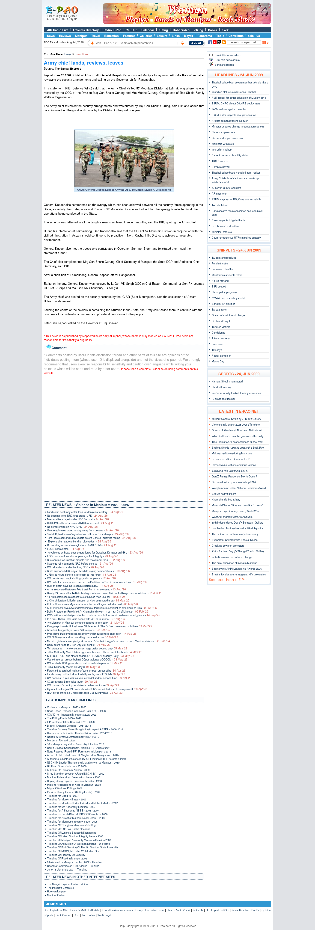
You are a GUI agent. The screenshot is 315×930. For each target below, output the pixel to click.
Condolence (218, 332)
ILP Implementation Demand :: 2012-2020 (71, 722)
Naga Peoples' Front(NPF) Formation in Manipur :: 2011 (79, 751)
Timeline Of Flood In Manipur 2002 (67, 858)
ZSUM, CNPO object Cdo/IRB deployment (236, 103)
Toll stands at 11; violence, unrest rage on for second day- (87, 648)
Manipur (81, 35)
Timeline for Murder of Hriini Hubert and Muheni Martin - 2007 (82, 803)
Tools (220, 35)
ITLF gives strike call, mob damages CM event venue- (85, 692)
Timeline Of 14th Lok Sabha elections (68, 829)
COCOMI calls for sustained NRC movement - (80, 523)
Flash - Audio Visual (178, 910)
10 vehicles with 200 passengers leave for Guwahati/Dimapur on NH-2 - (95, 552)
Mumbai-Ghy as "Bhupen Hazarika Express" (237, 505)
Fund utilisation (220, 263)
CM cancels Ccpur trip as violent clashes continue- (83, 685)
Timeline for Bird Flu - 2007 (63, 795)
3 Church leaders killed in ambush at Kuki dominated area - (88, 600)
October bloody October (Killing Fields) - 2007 (73, 792)
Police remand (220, 280)
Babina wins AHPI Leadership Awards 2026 (237, 568)
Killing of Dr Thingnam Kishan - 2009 (68, 770)
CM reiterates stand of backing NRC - (75, 567)
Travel (95, 35)
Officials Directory (86, 30)
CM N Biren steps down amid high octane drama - (82, 637)
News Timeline (240, 910)
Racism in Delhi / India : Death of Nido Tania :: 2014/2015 (79, 733)
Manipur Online (56, 895)
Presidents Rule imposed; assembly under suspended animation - (92, 633)
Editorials (93, 910)
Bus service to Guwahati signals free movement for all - (86, 560)
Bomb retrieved (220, 167)
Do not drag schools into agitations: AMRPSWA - (82, 545)
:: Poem (224, 493)
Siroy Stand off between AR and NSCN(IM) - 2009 (75, 773)
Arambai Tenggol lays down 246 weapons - (78, 630)
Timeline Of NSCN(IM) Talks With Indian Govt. (74, 851)
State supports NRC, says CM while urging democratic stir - (88, 571)
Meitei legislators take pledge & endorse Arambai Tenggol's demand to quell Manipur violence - (108, 641)
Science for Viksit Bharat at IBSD (231, 459)
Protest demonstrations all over (230, 120)
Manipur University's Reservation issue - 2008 (73, 777)
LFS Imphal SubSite (217, 910)
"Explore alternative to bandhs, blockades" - (79, 541)
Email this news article (228, 55)
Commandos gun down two (227, 138)
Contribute (236, 35)
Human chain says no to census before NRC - (80, 585)
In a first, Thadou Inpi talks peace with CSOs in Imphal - (86, 619)
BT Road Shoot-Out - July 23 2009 (66, 766)
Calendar (147, 30)
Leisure (162, 35)
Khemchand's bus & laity (226, 499)
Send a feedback (224, 64)
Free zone (217, 344)
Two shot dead (220, 205)
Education (111, 35)
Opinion (266, 910)
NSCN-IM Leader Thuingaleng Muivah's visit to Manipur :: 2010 (83, 762)
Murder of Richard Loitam (61, 740)
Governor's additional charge (228, 315)
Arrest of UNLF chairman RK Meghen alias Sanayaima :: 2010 (83, 755)
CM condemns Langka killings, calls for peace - (81, 578)
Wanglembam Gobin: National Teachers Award (239, 488)
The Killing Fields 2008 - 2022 (64, 718)
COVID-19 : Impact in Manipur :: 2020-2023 (71, 714)
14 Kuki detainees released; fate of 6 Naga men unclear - (86, 596)
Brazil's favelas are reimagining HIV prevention (239, 574)
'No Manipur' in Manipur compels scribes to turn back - (85, 622)
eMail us (254, 35)
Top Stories (88, 915)
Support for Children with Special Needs (235, 540)
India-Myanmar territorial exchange (232, 557)
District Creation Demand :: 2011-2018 (69, 725)
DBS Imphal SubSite (56, 910)
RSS (76, 915)
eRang (163, 30)
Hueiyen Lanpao (56, 891)
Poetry (255, 910)
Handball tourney (221, 387)
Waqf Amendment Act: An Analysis (232, 516)
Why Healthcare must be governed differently (237, 436)
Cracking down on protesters (228, 545)
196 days (217, 350)
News (51, 35)
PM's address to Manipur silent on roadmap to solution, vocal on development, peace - (103, 615)
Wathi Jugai (104, 915)
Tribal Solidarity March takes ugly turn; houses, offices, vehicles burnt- (94, 652)
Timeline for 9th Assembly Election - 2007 (71, 807)
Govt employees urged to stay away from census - (83, 530)
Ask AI (196, 43)
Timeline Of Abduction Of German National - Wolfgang (78, 843)
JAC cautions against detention (229, 109)
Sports (49, 915)
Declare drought (221, 321)
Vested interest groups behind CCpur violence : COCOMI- (87, 659)
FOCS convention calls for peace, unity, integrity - (82, 556)
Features (129, 35)
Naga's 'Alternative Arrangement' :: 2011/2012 (73, 736)
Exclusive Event (154, 910)
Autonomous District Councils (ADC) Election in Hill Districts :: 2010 (86, 759)
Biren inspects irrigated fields (228, 220)
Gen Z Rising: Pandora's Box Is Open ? (234, 476)
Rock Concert (63, 915)
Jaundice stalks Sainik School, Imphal (234, 92)
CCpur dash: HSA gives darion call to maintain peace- (85, 663)
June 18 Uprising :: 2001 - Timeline (67, 869)
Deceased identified (223, 269)
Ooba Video (181, 30)
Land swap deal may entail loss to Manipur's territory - (85, 512)
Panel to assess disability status (230, 155)
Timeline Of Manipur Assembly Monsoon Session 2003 (79, 840)
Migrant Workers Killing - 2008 (64, 788)
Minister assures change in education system (238, 126)
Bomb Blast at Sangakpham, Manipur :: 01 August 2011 (79, 747)
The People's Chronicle (60, 887)
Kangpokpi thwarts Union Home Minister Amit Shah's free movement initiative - (99, 626)
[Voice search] (182, 43)
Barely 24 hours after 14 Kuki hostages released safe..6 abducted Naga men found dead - (104, 593)
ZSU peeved (219, 286)
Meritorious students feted (226, 275)
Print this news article (227, 60)
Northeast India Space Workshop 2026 (234, 482)
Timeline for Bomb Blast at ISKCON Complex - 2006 (77, 814)
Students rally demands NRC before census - (80, 563)
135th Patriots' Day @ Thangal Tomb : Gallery (238, 551)
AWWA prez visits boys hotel (228, 298)
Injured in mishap (222, 149)
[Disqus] (124, 437)
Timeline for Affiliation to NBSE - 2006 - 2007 (73, 810)
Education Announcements (117, 910)
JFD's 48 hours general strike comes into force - (81, 574)
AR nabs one (219, 193)
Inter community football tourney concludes (236, 393)
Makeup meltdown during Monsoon (232, 453)
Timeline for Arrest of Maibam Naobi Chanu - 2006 (76, 818)
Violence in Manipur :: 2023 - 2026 (66, 707)
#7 (230, 470)
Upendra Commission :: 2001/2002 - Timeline (73, 866)
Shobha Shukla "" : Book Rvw (238, 447)
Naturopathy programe (224, 292)
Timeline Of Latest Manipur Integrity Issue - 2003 (75, 836)
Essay (139, 910)
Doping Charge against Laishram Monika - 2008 (74, 781)
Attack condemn (221, 338)
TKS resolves (220, 161)
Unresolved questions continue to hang (234, 465)
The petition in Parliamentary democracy (235, 534)
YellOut (131, 30)
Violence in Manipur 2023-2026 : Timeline (236, 424)
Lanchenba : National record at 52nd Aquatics (238, 528)
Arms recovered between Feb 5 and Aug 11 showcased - (86, 589)
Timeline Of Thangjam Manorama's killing (71, 825)
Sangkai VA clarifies (223, 303)
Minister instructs (222, 232)
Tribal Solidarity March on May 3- (73, 667)
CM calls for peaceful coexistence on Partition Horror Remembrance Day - (97, 582)
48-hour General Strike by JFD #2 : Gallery (236, 419)
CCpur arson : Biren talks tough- (72, 681)
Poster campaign (221, 355)
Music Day (218, 361)
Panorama (204, 35)
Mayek (188, 35)
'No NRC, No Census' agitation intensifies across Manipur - (88, 534)
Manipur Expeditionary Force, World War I (236, 511)
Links (176, 35)
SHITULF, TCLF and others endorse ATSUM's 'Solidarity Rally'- (90, 656)
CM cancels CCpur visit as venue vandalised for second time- (89, 678)
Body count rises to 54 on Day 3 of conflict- (78, 644)
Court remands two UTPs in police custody (236, 237)
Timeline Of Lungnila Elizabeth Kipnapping (71, 832)
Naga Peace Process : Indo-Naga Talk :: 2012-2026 (76, 711)
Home (67, 54)
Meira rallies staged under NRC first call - (78, 519)
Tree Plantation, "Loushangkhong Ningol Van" (237, 442)
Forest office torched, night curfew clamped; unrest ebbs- (86, 670)
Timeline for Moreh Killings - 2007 (66, 799)
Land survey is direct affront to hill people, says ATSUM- (86, 674)
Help (122, 926)
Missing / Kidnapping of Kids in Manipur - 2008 (74, 784)
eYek (225, 30)
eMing (198, 30)
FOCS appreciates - (65, 549)
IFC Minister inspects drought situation (234, 115)
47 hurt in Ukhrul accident (226, 188)
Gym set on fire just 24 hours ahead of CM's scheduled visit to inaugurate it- (97, 689)
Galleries (146, 35)
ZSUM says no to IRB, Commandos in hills (236, 199)
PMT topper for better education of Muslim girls (239, 97)
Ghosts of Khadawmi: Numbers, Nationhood (237, 430)
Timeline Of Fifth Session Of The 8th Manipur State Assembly (83, 847)
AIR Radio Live (57, 30)
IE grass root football (223, 398)
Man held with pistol (223, 143)
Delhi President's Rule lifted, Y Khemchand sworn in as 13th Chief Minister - (97, 611)
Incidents (198, 910)
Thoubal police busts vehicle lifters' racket (236, 172)
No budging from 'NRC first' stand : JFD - (77, 515)
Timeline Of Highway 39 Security (66, 854)
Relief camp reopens (223, 132)
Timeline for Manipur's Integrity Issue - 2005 (72, 821)
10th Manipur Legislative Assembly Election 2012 (75, 744)
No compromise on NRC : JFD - (72, 526)
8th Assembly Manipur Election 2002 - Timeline (74, 862)
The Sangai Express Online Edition (67, 884)
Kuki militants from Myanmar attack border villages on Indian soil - (92, 604)
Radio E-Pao (112, 30)
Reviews (65, 35)
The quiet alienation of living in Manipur (234, 563)
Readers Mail (78, 910)
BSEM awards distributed (226, 226)
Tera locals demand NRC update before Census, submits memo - (91, 537)
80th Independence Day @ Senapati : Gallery (237, 522)
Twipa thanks (219, 309)
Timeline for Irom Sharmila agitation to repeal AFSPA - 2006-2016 (85, 729)
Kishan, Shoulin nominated (227, 381)
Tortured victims (221, 327)
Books (212, 30)
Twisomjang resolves (224, 257)
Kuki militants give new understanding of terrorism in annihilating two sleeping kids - (102, 608)
